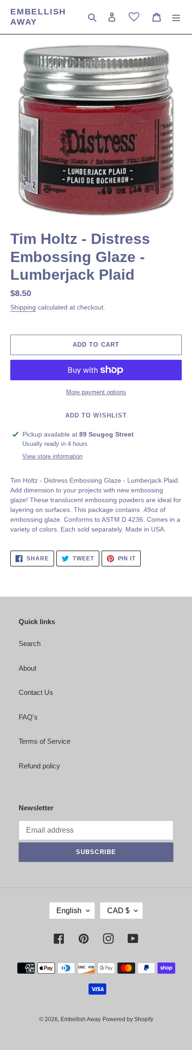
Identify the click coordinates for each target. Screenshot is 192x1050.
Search (30, 643)
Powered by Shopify (128, 1019)
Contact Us (36, 692)
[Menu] (176, 17)
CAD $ (118, 911)
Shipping (23, 307)
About (27, 668)
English (69, 911)
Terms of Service (44, 741)
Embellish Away (38, 17)
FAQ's (28, 717)
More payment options (96, 392)
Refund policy (39, 766)
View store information (52, 456)
